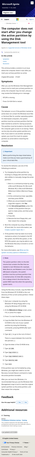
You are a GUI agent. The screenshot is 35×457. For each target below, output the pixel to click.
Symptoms (6, 59)
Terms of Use (24, 452)
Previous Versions (17, 447)
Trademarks (5, 454)
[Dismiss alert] (32, 2)
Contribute (4, 449)
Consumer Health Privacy (9, 452)
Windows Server (11, 23)
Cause (5, 61)
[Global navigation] (2, 19)
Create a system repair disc (14, 230)
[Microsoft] (17, 19)
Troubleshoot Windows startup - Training (14, 420)
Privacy (12, 449)
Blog (25, 447)
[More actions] (32, 23)
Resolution (6, 63)
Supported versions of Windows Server (20, 48)
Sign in (31, 19)
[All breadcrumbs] (3, 23)
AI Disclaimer (5, 447)
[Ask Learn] (28, 23)
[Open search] (27, 19)
